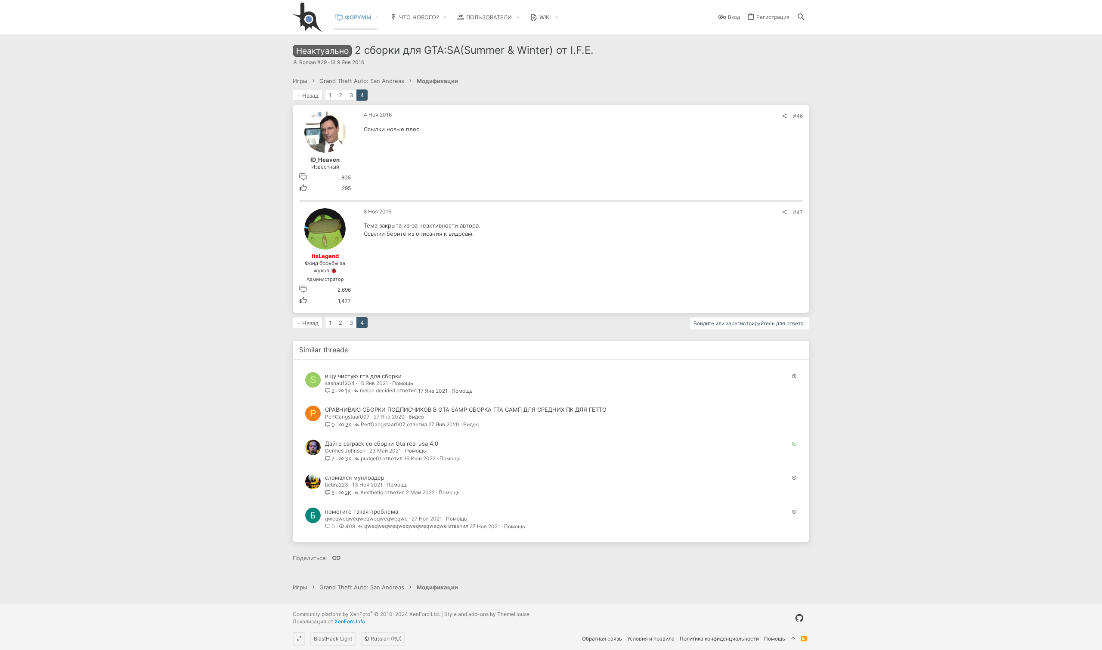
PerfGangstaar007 (347, 416)
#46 (798, 116)
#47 (798, 212)
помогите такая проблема (361, 511)
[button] (377, 17)
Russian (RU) (385, 638)
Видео (416, 416)
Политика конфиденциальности (719, 638)
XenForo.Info (349, 621)
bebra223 (336, 484)
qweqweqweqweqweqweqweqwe (366, 518)
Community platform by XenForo (366, 614)
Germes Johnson (345, 450)
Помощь (402, 383)
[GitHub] (799, 618)
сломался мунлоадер (354, 477)
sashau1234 (340, 383)
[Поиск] (801, 17)
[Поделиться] (784, 116)
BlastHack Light (333, 638)
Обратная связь (602, 638)
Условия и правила (651, 638)
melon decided (377, 391)
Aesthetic (371, 493)
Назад (310, 95)
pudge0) (371, 459)
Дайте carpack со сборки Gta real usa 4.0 (381, 443)
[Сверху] (793, 639)
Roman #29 (313, 62)
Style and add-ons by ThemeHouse (486, 614)
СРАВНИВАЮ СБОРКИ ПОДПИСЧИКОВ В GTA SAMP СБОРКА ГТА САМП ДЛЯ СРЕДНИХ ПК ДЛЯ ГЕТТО (466, 409)
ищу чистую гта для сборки (363, 376)
